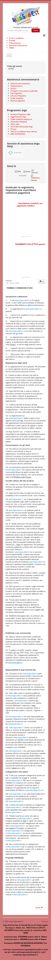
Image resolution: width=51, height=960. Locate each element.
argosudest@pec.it (30, 955)
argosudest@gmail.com (34, 790)
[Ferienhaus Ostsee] (35, 177)
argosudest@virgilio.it (33, 950)
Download (26, 236)
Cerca (35, 30)
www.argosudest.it (22, 300)
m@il (5, 950)
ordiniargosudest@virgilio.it (28, 952)
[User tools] (41, 281)
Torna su (44, 921)
